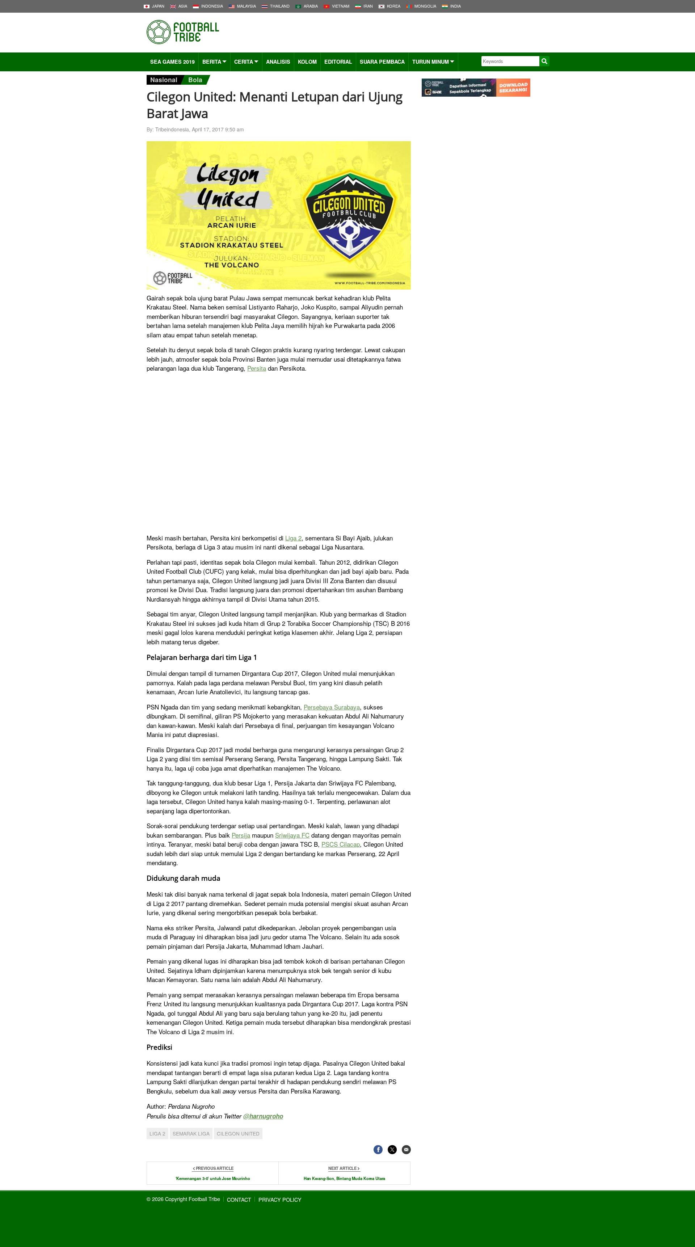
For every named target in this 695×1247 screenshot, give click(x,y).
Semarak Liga (191, 1133)
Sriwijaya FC (292, 834)
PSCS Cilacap (340, 843)
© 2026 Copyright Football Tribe (183, 1198)
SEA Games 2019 (172, 61)
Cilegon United (238, 1133)
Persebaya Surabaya (332, 706)
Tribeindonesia (172, 129)
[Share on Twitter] (392, 1150)
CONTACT (239, 1199)
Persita (256, 367)
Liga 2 (293, 537)
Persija (241, 834)
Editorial (338, 61)
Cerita (243, 61)
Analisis (278, 61)
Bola (195, 79)
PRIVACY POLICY (280, 1199)
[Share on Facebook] (378, 1150)
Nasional (163, 79)
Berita (211, 61)
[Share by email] (406, 1150)
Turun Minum (430, 61)
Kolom (307, 61)
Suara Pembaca (382, 61)
